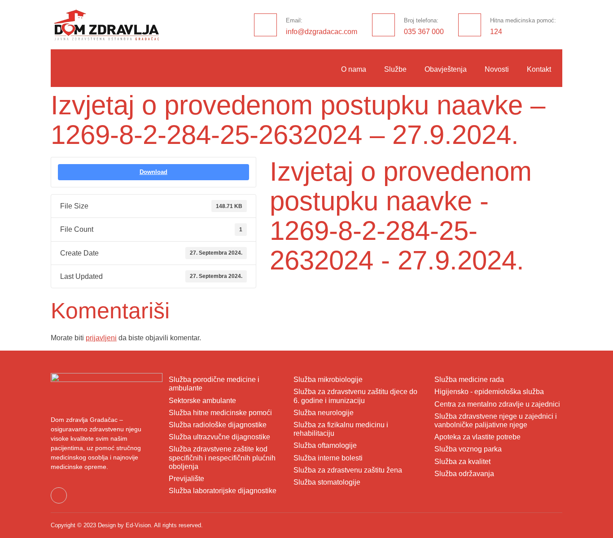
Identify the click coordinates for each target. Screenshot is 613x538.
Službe (395, 69)
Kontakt (539, 69)
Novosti (497, 69)
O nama (353, 69)
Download (153, 172)
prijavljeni (101, 338)
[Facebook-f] (59, 495)
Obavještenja (446, 69)
